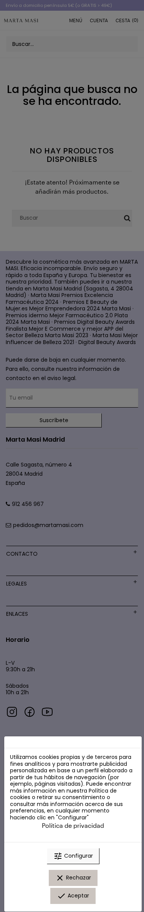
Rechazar (73, 878)
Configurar (73, 856)
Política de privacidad (73, 825)
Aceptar (73, 896)
